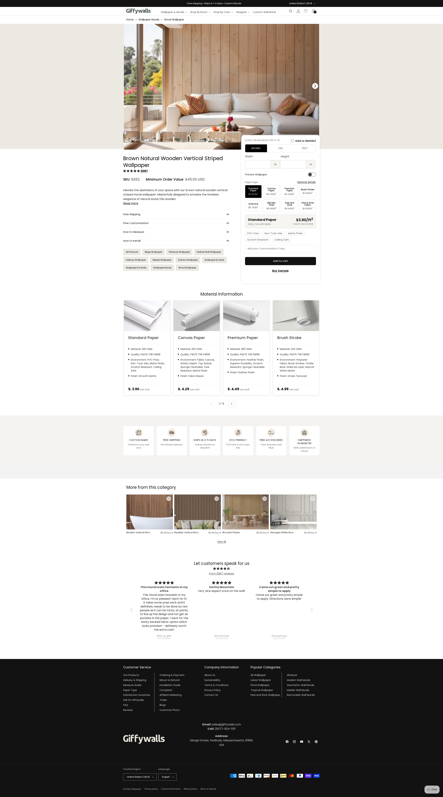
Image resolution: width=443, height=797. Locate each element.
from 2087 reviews (221, 574)
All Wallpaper (258, 675)
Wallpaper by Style (214, 259)
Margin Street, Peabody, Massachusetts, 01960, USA (221, 740)
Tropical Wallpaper (262, 690)
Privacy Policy (212, 690)
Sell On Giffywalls (133, 700)
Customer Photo (170, 710)
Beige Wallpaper (153, 251)
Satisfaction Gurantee (136, 695)
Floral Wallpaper (260, 685)
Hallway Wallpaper (136, 259)
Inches (256, 148)
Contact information (171, 788)
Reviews (128, 710)
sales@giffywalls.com (221, 724)
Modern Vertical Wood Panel (139, 532)
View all (221, 541)
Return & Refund (169, 680)
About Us (209, 675)
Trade (163, 700)
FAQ (125, 705)
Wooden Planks (231, 532)
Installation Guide (170, 685)
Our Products (131, 675)
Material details (306, 182)
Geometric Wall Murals (300, 685)
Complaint (166, 690)
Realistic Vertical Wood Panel (187, 532)
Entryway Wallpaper (179, 251)
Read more (130, 203)
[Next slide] (232, 403)
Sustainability (212, 680)
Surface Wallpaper (188, 259)
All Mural (292, 675)
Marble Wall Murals (298, 690)
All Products (132, 251)
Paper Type (130, 690)
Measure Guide (132, 685)
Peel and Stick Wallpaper (265, 695)
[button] (173, 12)
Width (249, 156)
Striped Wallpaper (161, 259)
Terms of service (208, 788)
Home (130, 19)
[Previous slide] (211, 403)
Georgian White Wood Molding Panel (282, 532)
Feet (305, 148)
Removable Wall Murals (301, 695)
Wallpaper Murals (149, 19)
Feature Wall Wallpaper (209, 251)
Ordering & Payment (172, 675)
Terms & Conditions (216, 685)
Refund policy (190, 788)
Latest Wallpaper (261, 680)
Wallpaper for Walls (136, 267)
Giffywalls (136, 789)
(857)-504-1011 (221, 729)
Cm (280, 148)
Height (285, 156)
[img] (221, 568)
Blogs (163, 705)
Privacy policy (151, 788)
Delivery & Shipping (134, 680)
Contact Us (211, 695)
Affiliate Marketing (171, 695)
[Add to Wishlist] (169, 498)
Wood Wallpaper (174, 19)
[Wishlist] (306, 11)
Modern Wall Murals (298, 680)
